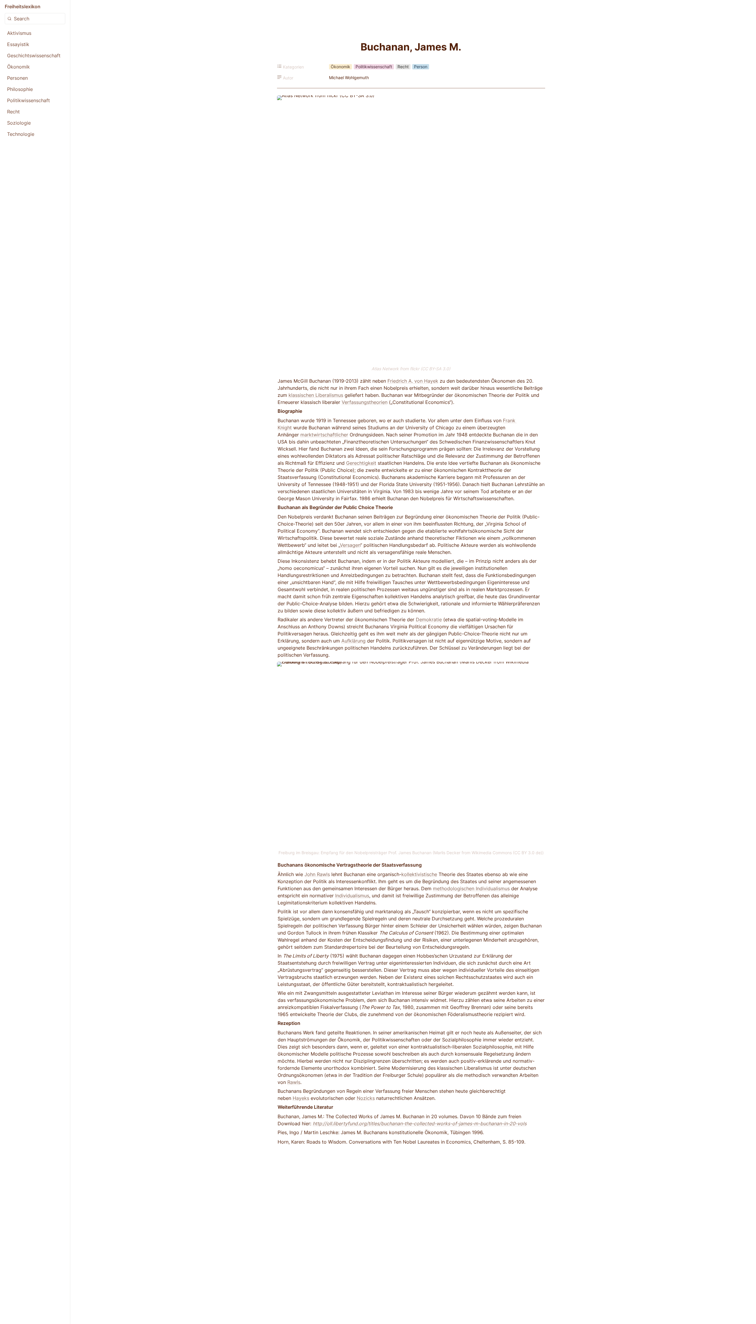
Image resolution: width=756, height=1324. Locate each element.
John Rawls (317, 874)
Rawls (293, 1082)
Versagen (350, 545)
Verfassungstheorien (364, 402)
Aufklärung (353, 641)
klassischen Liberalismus (316, 395)
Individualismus (352, 896)
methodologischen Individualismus (471, 888)
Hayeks (301, 1098)
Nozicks (366, 1098)
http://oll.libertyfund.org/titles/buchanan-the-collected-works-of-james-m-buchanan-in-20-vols (420, 1123)
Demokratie (429, 619)
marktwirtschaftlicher (324, 435)
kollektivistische (419, 874)
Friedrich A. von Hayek (412, 381)
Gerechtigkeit (361, 463)
